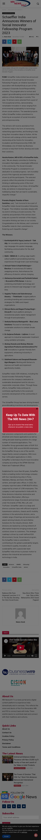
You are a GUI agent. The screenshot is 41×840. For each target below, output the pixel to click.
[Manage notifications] (36, 835)
